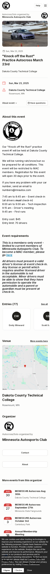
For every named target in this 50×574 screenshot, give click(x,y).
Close (29, 570)
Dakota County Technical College (19, 71)
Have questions (38, 103)
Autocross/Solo (9, 14)
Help (38, 5)
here (9, 255)
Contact (25, 452)
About (25, 464)
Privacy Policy (8, 562)
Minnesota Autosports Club (16, 17)
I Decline (18, 570)
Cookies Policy (34, 559)
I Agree (6, 570)
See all (44, 304)
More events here (39, 341)
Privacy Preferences (31, 564)
